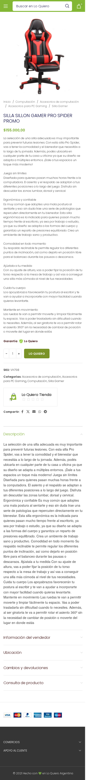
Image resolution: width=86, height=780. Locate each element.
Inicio (7, 102)
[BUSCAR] (67, 6)
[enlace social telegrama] (45, 412)
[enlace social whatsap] (39, 412)
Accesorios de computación (59, 102)
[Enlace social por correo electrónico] (34, 412)
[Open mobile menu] (5, 6)
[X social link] (28, 412)
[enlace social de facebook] (22, 412)
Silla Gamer (60, 106)
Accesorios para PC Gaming (27, 106)
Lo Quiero (37, 354)
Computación (25, 102)
